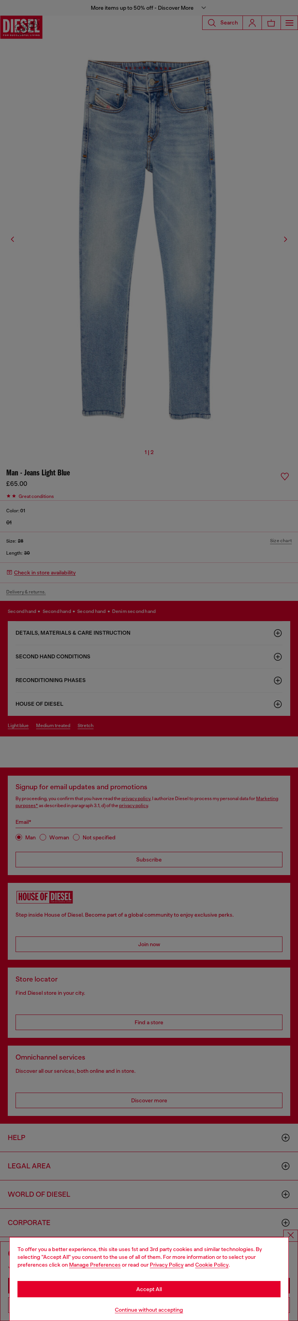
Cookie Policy (212, 1265)
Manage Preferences (95, 1265)
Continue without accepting (149, 1310)
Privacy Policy (167, 1265)
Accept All (149, 1289)
